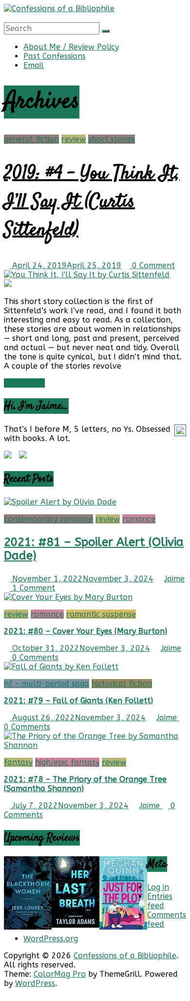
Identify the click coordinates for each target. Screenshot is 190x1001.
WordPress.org (50, 938)
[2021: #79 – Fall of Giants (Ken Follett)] (61, 666)
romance (138, 519)
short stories (111, 139)
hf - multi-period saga (46, 683)
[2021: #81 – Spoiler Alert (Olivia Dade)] (60, 502)
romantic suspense (101, 614)
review (73, 139)
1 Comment (32, 588)
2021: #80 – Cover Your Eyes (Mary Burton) (85, 631)
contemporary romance (48, 519)
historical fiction (122, 683)
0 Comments (34, 657)
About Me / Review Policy (71, 46)
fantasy (18, 762)
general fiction (31, 139)
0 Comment (152, 265)
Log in (158, 887)
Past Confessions (54, 56)
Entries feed (159, 901)
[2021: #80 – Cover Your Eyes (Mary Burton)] (68, 597)
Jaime (174, 578)
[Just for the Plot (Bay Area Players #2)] (123, 927)
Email (33, 65)
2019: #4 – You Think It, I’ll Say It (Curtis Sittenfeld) (92, 202)
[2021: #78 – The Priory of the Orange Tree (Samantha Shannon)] (95, 745)
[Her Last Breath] (75, 925)
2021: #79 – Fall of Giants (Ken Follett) (78, 700)
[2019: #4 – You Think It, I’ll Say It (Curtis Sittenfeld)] (87, 274)
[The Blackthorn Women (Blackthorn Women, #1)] (28, 927)
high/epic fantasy (67, 762)
